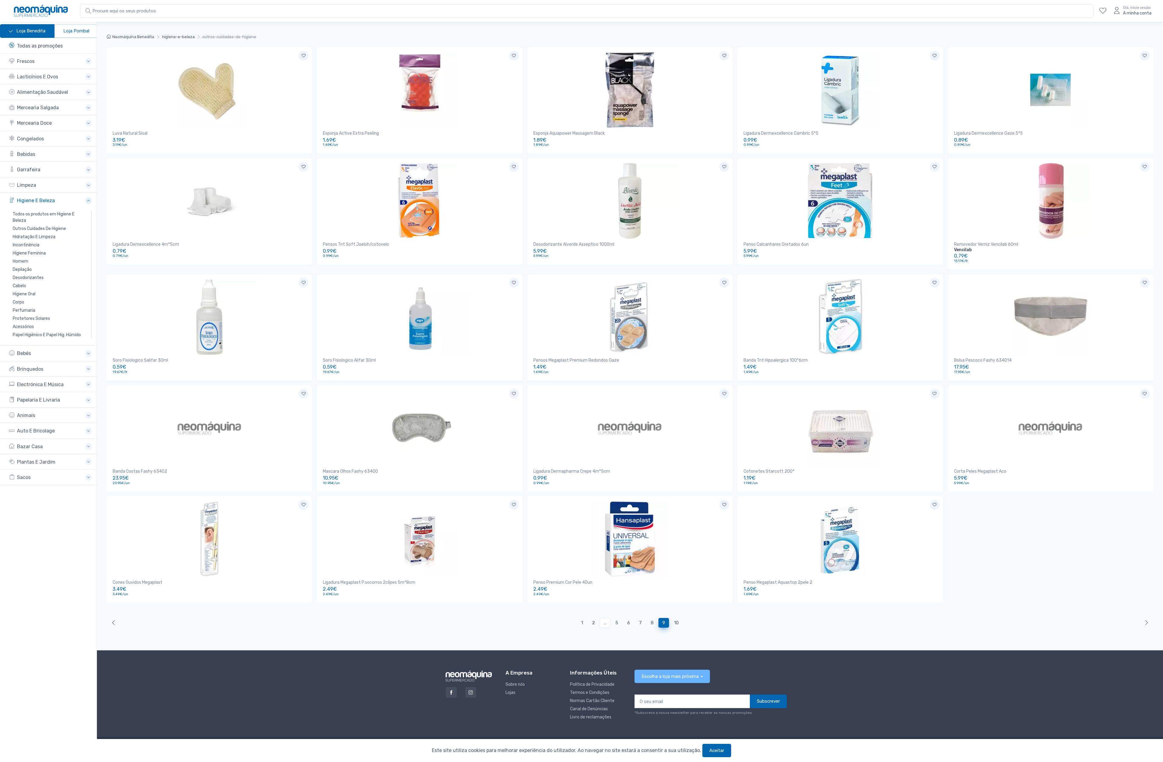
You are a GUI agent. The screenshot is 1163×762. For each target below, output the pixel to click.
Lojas (510, 692)
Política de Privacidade (592, 684)
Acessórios (23, 326)
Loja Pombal (76, 31)
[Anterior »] (1145, 623)
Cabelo (19, 285)
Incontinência (26, 245)
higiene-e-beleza (178, 36)
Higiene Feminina (29, 253)
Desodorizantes (28, 277)
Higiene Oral (24, 294)
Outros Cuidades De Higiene (39, 228)
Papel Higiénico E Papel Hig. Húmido (47, 334)
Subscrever (768, 701)
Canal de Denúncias (589, 708)
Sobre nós (515, 684)
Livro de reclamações (590, 717)
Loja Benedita (30, 31)
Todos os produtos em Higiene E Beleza (44, 217)
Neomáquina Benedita (133, 36)
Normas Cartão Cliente (592, 700)
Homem (20, 261)
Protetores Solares (31, 318)
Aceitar (716, 750)
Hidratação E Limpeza (34, 236)
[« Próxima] (114, 623)
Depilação (22, 269)
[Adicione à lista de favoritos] (303, 56)
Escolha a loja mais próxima (670, 676)
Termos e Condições (589, 692)
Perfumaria (24, 310)
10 (676, 623)
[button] (50, 61)
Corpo (18, 302)
